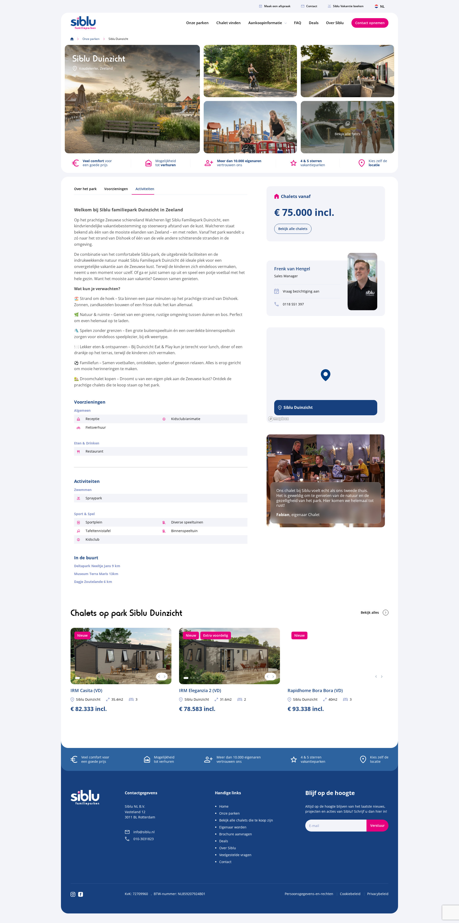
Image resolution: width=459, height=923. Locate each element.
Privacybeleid (377, 893)
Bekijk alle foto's (347, 134)
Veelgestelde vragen (235, 855)
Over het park (85, 189)
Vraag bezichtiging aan (301, 291)
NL (382, 6)
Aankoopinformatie (265, 22)
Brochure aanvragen (235, 834)
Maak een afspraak (277, 6)
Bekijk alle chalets (292, 228)
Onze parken (197, 22)
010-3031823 (143, 839)
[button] (325, 375)
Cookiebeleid (350, 893)
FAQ (297, 22)
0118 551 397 (293, 304)
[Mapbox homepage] (278, 418)
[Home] (83, 23)
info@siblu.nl (144, 832)
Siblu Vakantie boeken (348, 6)
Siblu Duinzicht (88, 700)
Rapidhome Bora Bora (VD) (338, 670)
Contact (311, 6)
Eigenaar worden (232, 827)
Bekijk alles (370, 612)
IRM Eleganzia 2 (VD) (229, 670)
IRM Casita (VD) (121, 670)
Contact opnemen (370, 23)
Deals (313, 22)
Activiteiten (145, 189)
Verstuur (377, 825)
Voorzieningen (116, 189)
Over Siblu (335, 22)
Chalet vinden (228, 22)
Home (224, 806)
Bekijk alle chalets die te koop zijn (246, 820)
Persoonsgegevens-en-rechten (309, 893)
